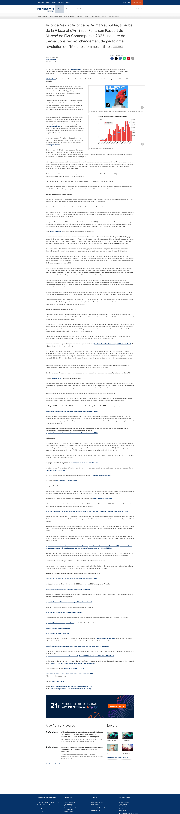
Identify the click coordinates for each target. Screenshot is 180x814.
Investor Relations (51, 2)
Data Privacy (122, 806)
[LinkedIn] (38, 811)
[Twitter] (42, 811)
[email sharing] (132, 58)
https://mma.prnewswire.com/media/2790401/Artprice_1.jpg (71, 686)
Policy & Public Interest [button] (98, 16)
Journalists (61, 2)
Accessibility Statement (98, 808)
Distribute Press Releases (71, 808)
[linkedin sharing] (120, 58)
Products (69, 9)
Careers (93, 806)
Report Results (68, 810)
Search (138, 9)
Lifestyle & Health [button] (82, 16)
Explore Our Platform (70, 802)
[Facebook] (40, 811)
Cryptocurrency (111, 741)
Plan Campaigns (68, 804)
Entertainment (126, 753)
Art (107, 753)
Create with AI (68, 806)
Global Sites (95, 811)
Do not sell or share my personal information (128, 810)
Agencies (69, 2)
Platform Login (123, 804)
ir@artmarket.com (58, 681)
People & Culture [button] (113, 16)
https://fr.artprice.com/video (106, 639)
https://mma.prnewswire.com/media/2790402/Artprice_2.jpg (71, 689)
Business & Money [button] (56, 16)
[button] (116, 96)
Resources (41, 2)
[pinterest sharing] (128, 58)
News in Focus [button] (42, 16)
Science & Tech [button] (69, 16)
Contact (80, 9)
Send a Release (137, 2)
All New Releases (124, 802)
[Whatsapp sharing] (124, 58)
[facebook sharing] (112, 58)
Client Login (126, 2)
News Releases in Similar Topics (116, 757)
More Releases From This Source (56, 764)
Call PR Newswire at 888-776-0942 (49, 802)
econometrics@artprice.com (55, 470)
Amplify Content (68, 812)
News (60, 9)
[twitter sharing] (116, 59)
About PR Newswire (97, 802)
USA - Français (118, 46)
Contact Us (40, 809)
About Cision (95, 804)
